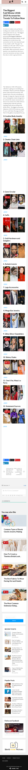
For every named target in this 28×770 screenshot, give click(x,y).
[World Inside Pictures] (14, 746)
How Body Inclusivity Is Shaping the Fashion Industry (17, 699)
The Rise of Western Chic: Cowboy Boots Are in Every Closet (17, 705)
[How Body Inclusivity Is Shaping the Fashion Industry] (8, 699)
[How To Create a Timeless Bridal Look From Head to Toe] (8, 641)
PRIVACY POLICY (16, 758)
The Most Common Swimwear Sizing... (11, 604)
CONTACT (9, 758)
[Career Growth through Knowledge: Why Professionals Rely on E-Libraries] (8, 691)
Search (14, 620)
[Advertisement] (14, 71)
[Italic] (5, 495)
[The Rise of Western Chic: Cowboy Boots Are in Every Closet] (8, 705)
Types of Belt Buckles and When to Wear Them (17, 669)
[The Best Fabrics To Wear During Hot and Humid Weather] (8, 649)
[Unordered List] (12, 495)
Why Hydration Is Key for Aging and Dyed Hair (17, 685)
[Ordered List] (10, 495)
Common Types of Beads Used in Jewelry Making (13, 530)
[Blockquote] (14, 495)
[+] (22, 495)
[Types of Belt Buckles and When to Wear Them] (8, 669)
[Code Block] (16, 495)
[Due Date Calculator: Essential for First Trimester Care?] (8, 711)
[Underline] (7, 495)
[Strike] (9, 495)
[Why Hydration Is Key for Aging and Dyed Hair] (8, 685)
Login (24, 485)
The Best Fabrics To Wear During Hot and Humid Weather (17, 649)
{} (19, 495)
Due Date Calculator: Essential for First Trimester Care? (17, 711)
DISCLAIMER (5, 760)
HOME (3, 758)
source (5, 136)
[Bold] (3, 495)
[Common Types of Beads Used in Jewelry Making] (8, 634)
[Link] (18, 495)
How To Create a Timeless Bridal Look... (12, 555)
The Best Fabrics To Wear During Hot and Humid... (14, 580)
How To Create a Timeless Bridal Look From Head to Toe (17, 642)
